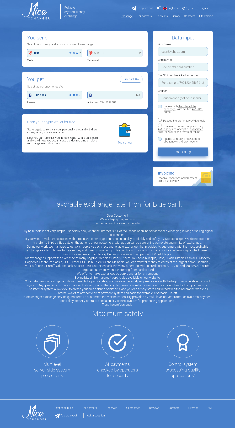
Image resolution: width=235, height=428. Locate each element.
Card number (165, 60)
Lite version (206, 16)
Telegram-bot (68, 415)
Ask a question (96, 415)
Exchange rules (64, 408)
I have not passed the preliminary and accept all (180, 129)
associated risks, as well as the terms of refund (180, 131)
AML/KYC (197, 109)
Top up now (125, 142)
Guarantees (133, 408)
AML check (198, 120)
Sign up (205, 8)
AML (210, 408)
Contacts (189, 16)
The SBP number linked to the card (179, 75)
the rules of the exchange (180, 108)
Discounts (162, 16)
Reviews (154, 408)
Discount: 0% (131, 79)
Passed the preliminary (184, 120)
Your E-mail (164, 44)
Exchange (127, 16)
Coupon (162, 91)
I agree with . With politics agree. (183, 109)
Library (176, 16)
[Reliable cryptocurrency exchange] (36, 10)
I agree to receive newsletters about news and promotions (182, 140)
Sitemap (193, 408)
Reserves (111, 408)
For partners (144, 16)
